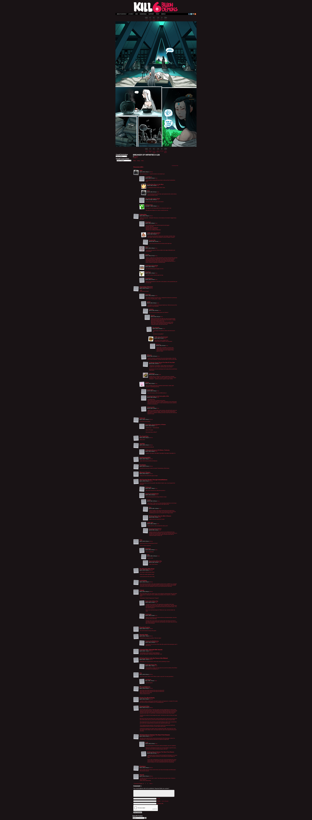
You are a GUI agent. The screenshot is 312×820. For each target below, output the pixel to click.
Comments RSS (175, 165)
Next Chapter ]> (158, 20)
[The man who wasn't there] (142, 200)
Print (157, 14)
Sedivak (158, 344)
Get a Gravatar (165, 801)
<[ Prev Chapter (154, 20)
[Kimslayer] (142, 224)
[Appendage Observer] (136, 288)
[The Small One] (136, 438)
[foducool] (136, 420)
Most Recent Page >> (165, 152)
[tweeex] (142, 256)
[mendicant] (142, 681)
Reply (151, 171)
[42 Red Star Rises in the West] (143, 186)
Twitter (191, 14)
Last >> (165, 19)
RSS (195, 14)
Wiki (136, 14)
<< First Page (146, 151)
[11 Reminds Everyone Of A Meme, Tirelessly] (142, 452)
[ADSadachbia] (142, 206)
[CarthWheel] (142, 179)
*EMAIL (162, 801)
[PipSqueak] (142, 489)
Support (151, 14)
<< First (146, 19)
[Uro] (136, 675)
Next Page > (162, 151)
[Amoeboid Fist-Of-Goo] (145, 530)
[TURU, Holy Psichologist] (150, 339)
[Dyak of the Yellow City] (145, 563)
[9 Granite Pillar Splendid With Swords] (136, 651)
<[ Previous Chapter (154, 152)
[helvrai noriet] (143, 409)
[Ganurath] (142, 296)
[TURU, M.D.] (143, 524)
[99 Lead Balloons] (136, 688)
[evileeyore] (145, 375)
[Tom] (136, 542)
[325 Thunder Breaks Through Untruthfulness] (136, 481)
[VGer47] (147, 317)
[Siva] (145, 509)
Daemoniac (143, 14)
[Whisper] (143, 357)
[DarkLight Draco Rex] (142, 666)
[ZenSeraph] (142, 616)
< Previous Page (150, 151)
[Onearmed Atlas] (136, 708)
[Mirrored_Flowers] (136, 474)
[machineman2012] (136, 459)
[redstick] (145, 311)
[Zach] (142, 744)
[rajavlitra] (136, 445)
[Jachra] (143, 501)
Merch (163, 14)
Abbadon (136, 156)
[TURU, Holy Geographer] (143, 234)
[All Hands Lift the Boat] (142, 267)
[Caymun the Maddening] (142, 495)
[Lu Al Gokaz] (136, 582)
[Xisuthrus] (142, 273)
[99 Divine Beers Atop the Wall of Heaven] (145, 518)
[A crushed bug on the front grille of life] (143, 398)
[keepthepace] (142, 280)
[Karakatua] (136, 466)
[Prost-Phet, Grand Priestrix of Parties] (142, 426)
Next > (162, 19)
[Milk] (143, 556)
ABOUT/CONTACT (122, 14)
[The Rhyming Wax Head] (136, 570)
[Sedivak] (152, 348)
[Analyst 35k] (145, 242)
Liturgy (130, 14)
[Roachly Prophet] (136, 629)
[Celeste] (136, 592)
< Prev (150, 19)
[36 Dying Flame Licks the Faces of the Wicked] (136, 660)
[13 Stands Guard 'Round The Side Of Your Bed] (145, 364)
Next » (151, 783)
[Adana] (142, 384)
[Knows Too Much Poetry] (136, 699)
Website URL (160, 803)
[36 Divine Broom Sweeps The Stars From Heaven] (136, 736)
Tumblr (189, 14)
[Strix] (136, 172)
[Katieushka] (136, 216)
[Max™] (142, 249)
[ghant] (143, 303)
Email (193, 14)
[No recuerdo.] (149, 329)
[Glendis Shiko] (136, 636)
